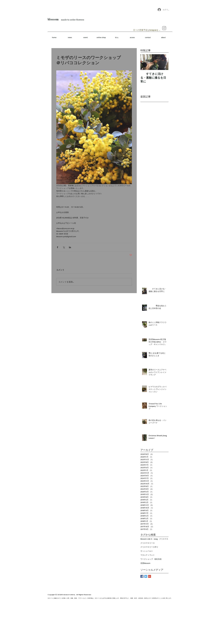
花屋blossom (145, 563)
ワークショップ (146, 559)
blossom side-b (146, 539)
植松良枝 (158, 559)
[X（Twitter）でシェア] (64, 247)
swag (156, 539)
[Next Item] (164, 62)
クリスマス (163, 539)
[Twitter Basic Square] (145, 576)
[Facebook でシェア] (57, 247)
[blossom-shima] (164, 28)
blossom (53, 19)
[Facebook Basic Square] (141, 576)
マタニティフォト (147, 555)
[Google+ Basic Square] (149, 576)
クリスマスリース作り (149, 547)
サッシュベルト (146, 551)
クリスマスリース (147, 543)
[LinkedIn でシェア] (70, 247)
